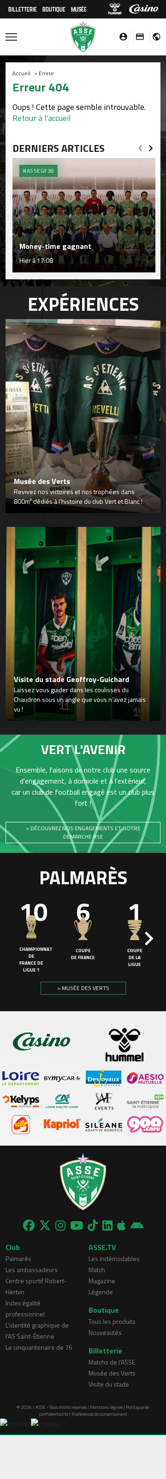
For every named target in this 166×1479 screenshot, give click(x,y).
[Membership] (137, 37)
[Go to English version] (153, 37)
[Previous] (140, 145)
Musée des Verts (112, 1373)
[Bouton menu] (11, 37)
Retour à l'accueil (41, 118)
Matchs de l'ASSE (112, 1362)
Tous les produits (112, 1321)
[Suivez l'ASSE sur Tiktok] (93, 1225)
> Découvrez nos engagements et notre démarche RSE (83, 832)
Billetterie (22, 9)
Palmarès (18, 1258)
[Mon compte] (121, 37)
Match (97, 1269)
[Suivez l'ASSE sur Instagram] (60, 1225)
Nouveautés (105, 1332)
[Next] (151, 145)
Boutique (53, 9)
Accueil (21, 73)
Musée (79, 9)
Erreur (46, 73)
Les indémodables (114, 1258)
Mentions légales (106, 1407)
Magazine (102, 1281)
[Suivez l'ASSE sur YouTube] (76, 1225)
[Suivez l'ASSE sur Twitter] (45, 1225)
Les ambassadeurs (32, 1269)
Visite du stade (109, 1384)
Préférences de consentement (99, 1414)
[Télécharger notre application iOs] (121, 1225)
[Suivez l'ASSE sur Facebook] (29, 1225)
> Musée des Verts (83, 988)
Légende (101, 1292)
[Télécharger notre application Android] (136, 1225)
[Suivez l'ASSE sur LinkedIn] (107, 1225)
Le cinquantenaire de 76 (39, 1347)
